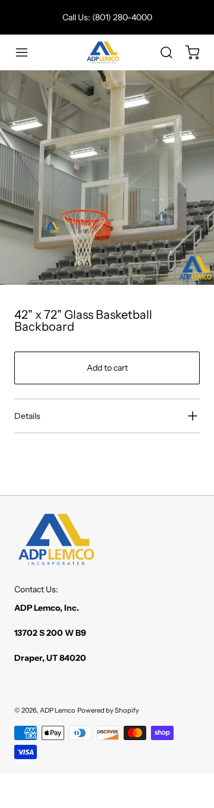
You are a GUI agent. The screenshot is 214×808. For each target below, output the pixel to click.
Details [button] (27, 416)
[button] (27, 52)
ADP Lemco (57, 710)
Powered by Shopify (108, 710)
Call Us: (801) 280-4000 (107, 17)
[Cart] (187, 52)
